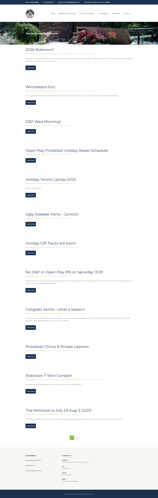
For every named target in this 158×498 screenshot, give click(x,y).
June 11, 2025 (87, 379)
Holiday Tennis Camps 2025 (51, 179)
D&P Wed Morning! (43, 121)
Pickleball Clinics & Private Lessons (57, 346)
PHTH (38, 53)
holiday (29, 154)
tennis (76, 53)
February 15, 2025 (65, 414)
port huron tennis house (46, 53)
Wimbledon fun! (40, 87)
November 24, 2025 (51, 276)
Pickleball (33, 154)
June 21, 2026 (82, 53)
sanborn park (52, 414)
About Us (127, 13)
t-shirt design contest (77, 379)
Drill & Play (29, 125)
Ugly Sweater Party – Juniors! (52, 214)
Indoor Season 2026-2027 (33, 460)
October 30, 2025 (67, 313)
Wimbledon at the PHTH (71, 91)
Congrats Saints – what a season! (55, 309)
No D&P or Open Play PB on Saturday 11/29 (64, 272)
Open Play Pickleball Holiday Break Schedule (67, 150)
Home (53, 13)
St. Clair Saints (54, 313)
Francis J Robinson (31, 53)
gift (27, 247)
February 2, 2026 (58, 125)
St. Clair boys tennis (45, 313)
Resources (116, 13)
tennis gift (51, 247)
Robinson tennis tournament (66, 53)
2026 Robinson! (40, 49)
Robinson (55, 53)
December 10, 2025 (60, 183)
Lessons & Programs (87, 13)
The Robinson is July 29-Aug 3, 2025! (58, 410)
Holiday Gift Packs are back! (51, 243)
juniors (42, 91)
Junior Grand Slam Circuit (33, 91)
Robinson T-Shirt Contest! (49, 375)
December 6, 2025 (57, 218)
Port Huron (37, 183)
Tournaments (103, 13)
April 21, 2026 (81, 91)
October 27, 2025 (56, 350)
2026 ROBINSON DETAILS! (34, 471)
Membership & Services (67, 13)
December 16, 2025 (56, 154)
